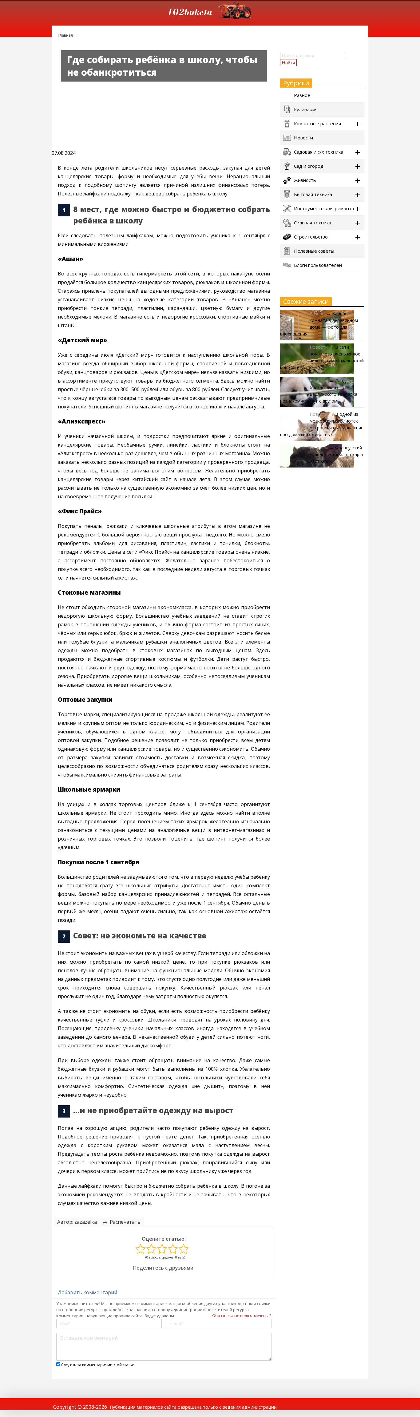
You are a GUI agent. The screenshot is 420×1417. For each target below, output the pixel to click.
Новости (303, 137)
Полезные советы (314, 251)
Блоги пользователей (318, 265)
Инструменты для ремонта (324, 208)
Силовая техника (312, 222)
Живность (305, 180)
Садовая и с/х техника (318, 152)
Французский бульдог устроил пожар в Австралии (336, 454)
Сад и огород (308, 166)
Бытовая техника (313, 194)
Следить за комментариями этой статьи (97, 1364)
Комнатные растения (317, 123)
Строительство (311, 237)
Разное (302, 95)
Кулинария (306, 109)
